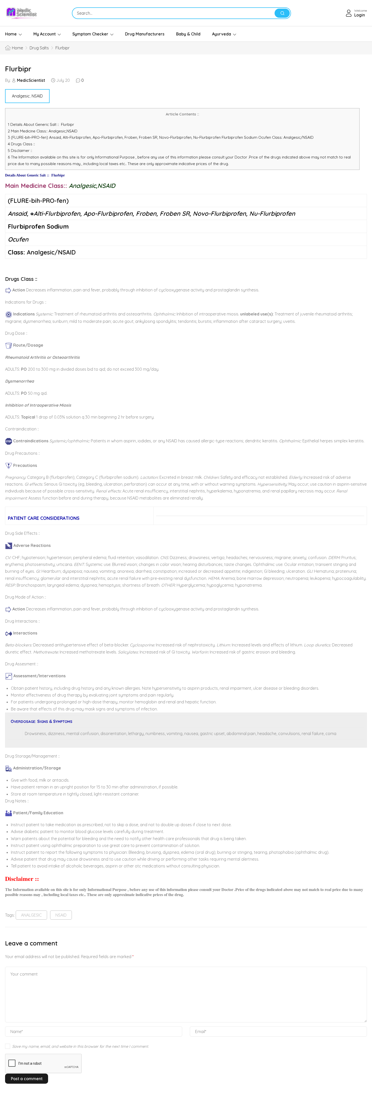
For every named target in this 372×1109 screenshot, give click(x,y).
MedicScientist (31, 80)
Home (11, 33)
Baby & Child (188, 33)
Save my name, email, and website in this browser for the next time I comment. (80, 1046)
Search (282, 13)
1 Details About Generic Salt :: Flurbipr (41, 124)
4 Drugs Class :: (21, 144)
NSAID (37, 95)
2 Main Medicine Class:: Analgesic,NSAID (44, 131)
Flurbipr (18, 68)
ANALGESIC (31, 915)
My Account (44, 33)
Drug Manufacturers (144, 33)
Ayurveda (221, 33)
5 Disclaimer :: (20, 150)
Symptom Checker (90, 33)
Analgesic (21, 95)
